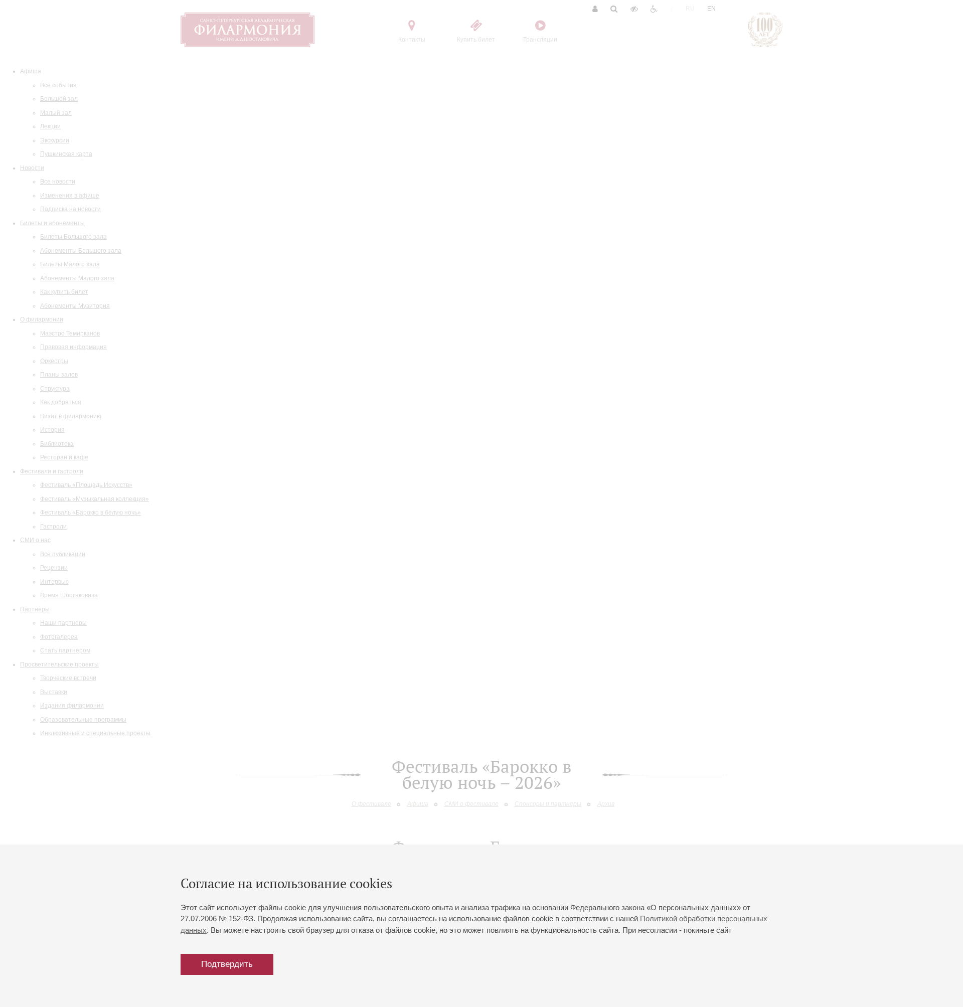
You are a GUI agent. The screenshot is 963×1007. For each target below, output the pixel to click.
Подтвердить (227, 964)
